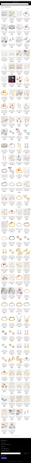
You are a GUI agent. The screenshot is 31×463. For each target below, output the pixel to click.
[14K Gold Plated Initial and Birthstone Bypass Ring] (19, 170)
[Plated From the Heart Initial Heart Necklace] (26, 372)
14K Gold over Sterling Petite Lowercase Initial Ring (26, 297)
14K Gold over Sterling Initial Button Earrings (4, 364)
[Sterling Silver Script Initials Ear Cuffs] (26, 184)
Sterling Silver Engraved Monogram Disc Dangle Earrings (26, 150)
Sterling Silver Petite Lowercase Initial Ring (19, 229)
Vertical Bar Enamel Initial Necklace (19, 163)
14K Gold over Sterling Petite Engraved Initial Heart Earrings (11, 338)
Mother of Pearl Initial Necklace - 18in (11, 282)
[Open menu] (1, 2)
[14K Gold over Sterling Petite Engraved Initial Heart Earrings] (11, 332)
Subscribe (25, 453)
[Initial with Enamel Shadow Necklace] (19, 39)
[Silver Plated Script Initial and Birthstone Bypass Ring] (26, 13)
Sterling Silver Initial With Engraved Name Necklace (4, 72)
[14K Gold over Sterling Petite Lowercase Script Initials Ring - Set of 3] (19, 304)
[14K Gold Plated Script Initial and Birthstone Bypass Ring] (4, 92)
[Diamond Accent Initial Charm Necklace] (19, 27)
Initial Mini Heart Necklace (12, 97)
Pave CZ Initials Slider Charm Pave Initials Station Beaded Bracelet (4, 297)
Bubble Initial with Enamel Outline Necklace (19, 84)
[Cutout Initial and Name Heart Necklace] (11, 372)
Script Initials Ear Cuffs (4, 217)
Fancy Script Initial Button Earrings (26, 58)
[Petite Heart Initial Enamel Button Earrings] (4, 425)
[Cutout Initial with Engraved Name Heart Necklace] (19, 372)
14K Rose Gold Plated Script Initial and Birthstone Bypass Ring (4, 112)
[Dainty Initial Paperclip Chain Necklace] (4, 79)
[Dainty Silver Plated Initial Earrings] (19, 106)
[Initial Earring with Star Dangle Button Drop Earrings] (26, 398)
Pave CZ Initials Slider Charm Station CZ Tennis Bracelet (11, 296)
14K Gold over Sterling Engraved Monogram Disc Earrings (19, 244)
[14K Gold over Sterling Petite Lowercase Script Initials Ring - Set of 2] (19, 197)
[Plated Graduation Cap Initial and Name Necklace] (26, 106)
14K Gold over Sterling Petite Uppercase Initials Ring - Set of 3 (12, 325)
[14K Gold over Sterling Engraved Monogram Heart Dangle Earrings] (4, 251)
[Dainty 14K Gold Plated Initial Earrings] (19, 145)
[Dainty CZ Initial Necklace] (26, 119)
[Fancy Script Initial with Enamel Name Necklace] (11, 119)
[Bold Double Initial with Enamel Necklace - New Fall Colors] (19, 53)
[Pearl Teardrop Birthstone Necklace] (11, 106)
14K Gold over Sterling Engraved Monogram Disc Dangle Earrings (27, 338)
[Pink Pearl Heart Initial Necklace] (19, 92)
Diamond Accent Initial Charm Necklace (19, 32)
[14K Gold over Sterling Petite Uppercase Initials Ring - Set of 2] (4, 318)
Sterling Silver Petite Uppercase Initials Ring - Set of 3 (11, 243)
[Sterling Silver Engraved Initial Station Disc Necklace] (19, 318)
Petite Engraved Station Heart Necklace (19, 270)
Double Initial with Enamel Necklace (27, 97)
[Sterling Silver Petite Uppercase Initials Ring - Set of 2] (26, 304)
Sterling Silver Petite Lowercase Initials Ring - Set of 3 (4, 189)
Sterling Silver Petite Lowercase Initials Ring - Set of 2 (11, 309)
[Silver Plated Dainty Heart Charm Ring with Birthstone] (11, 145)
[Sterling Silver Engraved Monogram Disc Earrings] (4, 332)
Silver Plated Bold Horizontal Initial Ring (4, 19)
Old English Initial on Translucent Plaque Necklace (12, 270)
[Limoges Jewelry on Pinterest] (3, 456)
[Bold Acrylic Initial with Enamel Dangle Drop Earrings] (11, 425)
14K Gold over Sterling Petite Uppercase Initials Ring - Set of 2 (4, 325)
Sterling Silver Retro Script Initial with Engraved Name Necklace (11, 405)
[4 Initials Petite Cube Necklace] (4, 385)
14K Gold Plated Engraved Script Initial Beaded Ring (4, 378)
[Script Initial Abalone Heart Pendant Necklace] (4, 398)
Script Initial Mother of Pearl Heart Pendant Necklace (11, 202)
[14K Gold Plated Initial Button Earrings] (26, 197)
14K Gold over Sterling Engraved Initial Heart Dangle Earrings (26, 352)
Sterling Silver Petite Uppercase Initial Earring (11, 45)
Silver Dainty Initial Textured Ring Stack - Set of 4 (12, 32)
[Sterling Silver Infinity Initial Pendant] (26, 212)
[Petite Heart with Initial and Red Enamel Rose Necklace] (4, 277)
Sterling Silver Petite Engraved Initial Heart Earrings (26, 243)
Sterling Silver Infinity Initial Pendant (26, 217)
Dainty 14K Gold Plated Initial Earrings (19, 150)
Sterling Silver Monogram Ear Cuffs (11, 163)
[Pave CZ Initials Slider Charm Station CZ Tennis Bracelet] (11, 290)
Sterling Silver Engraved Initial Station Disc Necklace (19, 324)
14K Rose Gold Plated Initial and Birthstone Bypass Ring (4, 270)
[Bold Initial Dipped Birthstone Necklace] (26, 158)
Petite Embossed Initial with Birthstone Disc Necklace (26, 391)
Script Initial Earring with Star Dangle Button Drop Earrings (4, 418)
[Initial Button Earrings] (26, 132)
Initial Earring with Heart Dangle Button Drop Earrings (26, 270)
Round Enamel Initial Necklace (4, 45)
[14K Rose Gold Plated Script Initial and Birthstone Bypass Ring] (4, 106)
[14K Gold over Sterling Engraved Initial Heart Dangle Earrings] (26, 345)
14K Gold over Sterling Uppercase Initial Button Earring (12, 365)
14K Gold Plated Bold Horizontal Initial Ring (11, 72)
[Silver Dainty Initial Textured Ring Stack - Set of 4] (11, 27)
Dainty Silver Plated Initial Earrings (19, 111)
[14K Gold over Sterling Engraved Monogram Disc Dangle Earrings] (26, 332)
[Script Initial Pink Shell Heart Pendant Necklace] (4, 197)
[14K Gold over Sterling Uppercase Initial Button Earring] (11, 359)
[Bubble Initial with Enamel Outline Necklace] (19, 79)
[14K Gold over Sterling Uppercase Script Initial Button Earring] (19, 251)
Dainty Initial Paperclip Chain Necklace (4, 84)
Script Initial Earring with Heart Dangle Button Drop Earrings (11, 391)
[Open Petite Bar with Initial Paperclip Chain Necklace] (19, 212)
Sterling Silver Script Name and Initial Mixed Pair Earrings (19, 404)
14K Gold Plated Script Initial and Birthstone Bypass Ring (4, 99)
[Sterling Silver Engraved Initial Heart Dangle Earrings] (19, 345)
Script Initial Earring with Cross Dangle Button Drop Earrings (26, 283)
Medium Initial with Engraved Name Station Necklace (19, 19)
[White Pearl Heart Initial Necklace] (4, 119)
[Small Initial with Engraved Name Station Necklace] (26, 66)
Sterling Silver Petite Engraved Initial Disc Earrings (11, 137)
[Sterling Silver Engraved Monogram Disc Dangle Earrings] (26, 145)
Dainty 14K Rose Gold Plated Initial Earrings (4, 163)
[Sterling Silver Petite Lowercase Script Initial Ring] (11, 184)
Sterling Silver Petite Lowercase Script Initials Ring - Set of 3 (4, 176)
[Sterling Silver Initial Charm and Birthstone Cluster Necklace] (11, 53)
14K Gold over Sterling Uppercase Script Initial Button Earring (19, 257)
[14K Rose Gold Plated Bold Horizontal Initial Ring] (19, 66)
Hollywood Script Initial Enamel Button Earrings (26, 417)
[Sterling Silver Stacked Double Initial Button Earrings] (11, 13)
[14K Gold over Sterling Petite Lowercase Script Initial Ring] (4, 237)
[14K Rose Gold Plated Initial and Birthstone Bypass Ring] (4, 264)
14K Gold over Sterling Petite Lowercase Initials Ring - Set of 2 (4, 310)
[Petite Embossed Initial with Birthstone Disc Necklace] (26, 385)
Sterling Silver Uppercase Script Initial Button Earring (26, 46)
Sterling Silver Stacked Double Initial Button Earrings (11, 20)
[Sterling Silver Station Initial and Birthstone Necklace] (4, 53)
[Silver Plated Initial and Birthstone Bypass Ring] (26, 27)
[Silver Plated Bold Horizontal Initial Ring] (4, 13)
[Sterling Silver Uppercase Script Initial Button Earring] (26, 39)
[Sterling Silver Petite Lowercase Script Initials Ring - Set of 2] (19, 184)
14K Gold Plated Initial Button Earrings (26, 202)
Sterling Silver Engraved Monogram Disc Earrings (4, 337)
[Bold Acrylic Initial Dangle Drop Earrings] (19, 290)
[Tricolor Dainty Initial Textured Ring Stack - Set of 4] (4, 145)
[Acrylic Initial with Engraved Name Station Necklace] (11, 79)
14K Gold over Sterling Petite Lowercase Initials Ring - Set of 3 (27, 230)
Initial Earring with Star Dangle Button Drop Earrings (26, 404)
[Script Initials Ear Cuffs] (4, 212)
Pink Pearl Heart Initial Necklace (19, 97)
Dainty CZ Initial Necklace (26, 124)
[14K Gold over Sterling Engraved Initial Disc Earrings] (11, 251)
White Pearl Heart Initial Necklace (4, 124)
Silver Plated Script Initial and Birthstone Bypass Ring (26, 19)
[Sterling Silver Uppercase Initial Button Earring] (11, 170)
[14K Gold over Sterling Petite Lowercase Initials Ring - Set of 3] (26, 224)
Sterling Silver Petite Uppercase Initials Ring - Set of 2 (26, 309)
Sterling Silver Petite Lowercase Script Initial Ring (11, 189)
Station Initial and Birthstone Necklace (26, 175)
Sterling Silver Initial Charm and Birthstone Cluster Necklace (11, 59)
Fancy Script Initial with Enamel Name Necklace (12, 124)
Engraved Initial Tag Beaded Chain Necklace (19, 390)
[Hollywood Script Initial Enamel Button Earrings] (26, 412)
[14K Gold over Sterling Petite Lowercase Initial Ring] (26, 290)
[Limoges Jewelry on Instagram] (4, 456)
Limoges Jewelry (15, 461)
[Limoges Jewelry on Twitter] (2, 456)
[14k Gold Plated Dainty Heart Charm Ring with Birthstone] (11, 224)
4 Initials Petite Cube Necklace (4, 390)
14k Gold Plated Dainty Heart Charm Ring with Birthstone (11, 229)
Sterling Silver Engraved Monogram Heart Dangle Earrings (19, 338)
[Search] (29, 4)
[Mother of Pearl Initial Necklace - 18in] (11, 277)
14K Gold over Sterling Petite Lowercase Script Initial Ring (4, 244)
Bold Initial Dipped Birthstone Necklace (26, 163)
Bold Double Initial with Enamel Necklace (4, 32)
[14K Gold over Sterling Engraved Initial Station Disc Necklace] (26, 318)
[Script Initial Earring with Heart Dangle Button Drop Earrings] (11, 385)
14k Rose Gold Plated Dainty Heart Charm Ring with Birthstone (19, 282)
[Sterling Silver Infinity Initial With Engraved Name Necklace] (4, 224)
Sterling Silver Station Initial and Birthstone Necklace (4, 58)
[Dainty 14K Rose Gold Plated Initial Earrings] (4, 158)
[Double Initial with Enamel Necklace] (26, 92)
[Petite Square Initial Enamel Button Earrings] (19, 412)
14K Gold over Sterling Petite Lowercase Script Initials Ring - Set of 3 (19, 310)
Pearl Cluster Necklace (19, 124)
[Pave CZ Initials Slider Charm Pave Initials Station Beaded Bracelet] (4, 290)
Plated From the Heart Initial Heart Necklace (27, 378)
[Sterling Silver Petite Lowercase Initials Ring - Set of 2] (11, 304)
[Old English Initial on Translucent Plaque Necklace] (11, 264)
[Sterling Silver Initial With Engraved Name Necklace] (4, 66)
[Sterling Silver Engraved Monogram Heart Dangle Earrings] (19, 332)
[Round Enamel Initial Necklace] (4, 39)
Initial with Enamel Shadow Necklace (19, 45)
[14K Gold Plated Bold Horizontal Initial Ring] (11, 66)
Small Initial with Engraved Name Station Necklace (26, 72)
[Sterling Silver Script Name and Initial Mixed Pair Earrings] (19, 398)
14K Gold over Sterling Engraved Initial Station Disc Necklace (27, 325)
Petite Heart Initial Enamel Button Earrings (4, 431)
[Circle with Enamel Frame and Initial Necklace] (4, 132)
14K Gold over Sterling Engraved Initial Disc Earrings (11, 256)
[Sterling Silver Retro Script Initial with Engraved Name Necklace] (11, 398)
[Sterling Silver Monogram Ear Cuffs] (11, 158)
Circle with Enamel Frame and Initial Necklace (4, 137)
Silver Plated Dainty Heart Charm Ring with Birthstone (12, 150)
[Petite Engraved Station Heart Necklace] (19, 264)
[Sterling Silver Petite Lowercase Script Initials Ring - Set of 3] (4, 170)
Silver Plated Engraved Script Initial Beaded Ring (27, 364)
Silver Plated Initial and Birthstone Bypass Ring (27, 32)
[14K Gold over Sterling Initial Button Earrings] (4, 359)
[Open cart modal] (29, 2)
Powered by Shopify (20, 461)
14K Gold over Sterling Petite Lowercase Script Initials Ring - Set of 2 (19, 203)
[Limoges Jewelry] (15, 2)
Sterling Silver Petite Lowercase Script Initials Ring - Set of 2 (19, 190)
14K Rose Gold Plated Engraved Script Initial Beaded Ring (11, 217)
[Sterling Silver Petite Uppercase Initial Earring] (11, 39)
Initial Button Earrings (26, 137)
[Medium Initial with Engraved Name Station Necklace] (19, 13)
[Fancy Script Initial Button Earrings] (26, 53)
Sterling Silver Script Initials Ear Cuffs (26, 189)
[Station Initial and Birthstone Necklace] (26, 170)
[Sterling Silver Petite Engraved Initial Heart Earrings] (26, 237)
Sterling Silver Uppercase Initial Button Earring (12, 175)
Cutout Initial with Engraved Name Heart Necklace (19, 378)
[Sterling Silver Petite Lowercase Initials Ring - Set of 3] (4, 184)
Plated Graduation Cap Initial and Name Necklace (26, 111)
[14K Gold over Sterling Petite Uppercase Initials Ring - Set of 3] (11, 318)
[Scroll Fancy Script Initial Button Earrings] (11, 412)
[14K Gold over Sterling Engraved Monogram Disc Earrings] (19, 237)
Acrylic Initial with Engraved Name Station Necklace (12, 84)
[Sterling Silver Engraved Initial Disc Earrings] (4, 345)
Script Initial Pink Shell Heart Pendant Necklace (4, 202)
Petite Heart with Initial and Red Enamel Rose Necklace (4, 283)
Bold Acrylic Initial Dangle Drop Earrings (19, 296)
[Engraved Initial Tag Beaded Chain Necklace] (19, 385)
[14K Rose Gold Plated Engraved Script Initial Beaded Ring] (11, 212)
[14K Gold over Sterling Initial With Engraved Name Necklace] (26, 79)
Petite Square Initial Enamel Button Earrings (19, 417)
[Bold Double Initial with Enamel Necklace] (4, 27)
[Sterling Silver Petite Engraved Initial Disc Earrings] (11, 132)
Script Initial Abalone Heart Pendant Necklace (4, 404)
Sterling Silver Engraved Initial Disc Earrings (4, 351)
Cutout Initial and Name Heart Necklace (12, 378)
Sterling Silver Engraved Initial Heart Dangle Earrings (19, 352)
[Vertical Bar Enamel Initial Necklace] (19, 158)
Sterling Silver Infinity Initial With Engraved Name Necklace (4, 230)
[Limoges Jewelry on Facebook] (1, 456)
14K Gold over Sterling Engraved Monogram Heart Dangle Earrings (4, 257)
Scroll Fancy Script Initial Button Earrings (12, 417)
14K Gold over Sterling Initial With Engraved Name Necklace (26, 85)
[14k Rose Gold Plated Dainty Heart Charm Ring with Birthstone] (19, 277)
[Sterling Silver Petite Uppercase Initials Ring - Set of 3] (11, 237)
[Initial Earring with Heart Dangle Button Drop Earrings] (26, 264)
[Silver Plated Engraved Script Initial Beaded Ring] (26, 359)
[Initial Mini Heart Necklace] (11, 92)
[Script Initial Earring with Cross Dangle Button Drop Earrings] (26, 277)
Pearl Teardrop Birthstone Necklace (12, 111)
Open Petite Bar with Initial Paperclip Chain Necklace (19, 217)
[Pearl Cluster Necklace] (19, 119)
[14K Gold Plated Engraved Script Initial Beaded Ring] (4, 372)
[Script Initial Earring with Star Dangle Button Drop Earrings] (4, 412)
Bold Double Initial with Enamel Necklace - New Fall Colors (19, 59)
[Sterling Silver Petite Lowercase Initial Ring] (19, 224)
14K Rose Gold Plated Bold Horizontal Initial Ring (19, 72)
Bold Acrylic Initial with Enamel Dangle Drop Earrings (12, 431)
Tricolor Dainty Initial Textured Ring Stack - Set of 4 (4, 150)
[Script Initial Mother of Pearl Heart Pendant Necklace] (11, 197)
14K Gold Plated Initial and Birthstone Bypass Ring (19, 175)
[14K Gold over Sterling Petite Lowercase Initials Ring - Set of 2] (4, 304)
